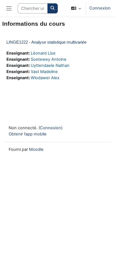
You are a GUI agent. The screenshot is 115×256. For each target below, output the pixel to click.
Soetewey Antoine (48, 59)
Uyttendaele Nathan (50, 65)
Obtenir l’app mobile (28, 134)
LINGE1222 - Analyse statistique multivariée (46, 42)
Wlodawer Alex (45, 77)
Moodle (36, 149)
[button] (76, 8)
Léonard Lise (43, 53)
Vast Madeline (44, 71)
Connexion (100, 8)
